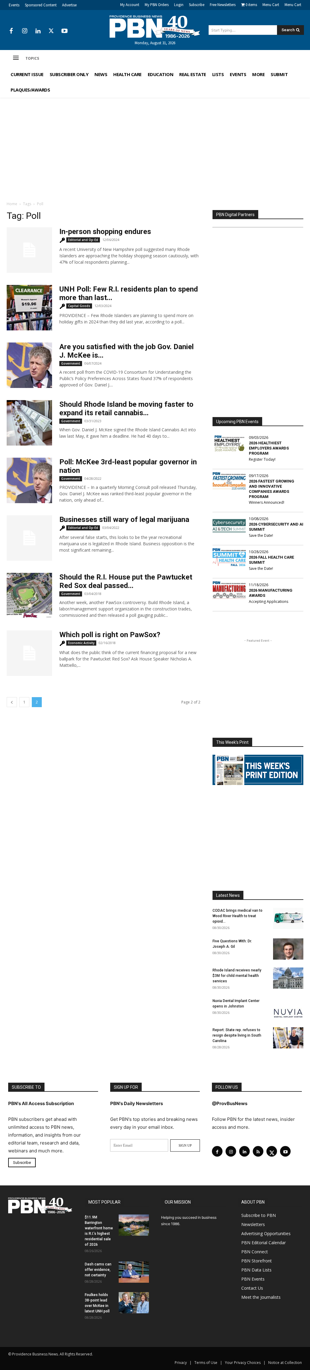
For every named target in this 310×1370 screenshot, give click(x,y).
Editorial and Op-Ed (83, 240)
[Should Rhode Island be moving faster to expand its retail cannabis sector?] (29, 423)
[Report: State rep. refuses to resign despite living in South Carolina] (288, 1037)
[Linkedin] (38, 31)
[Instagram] (24, 31)
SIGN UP (185, 1145)
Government (70, 363)
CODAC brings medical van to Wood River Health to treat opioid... (237, 916)
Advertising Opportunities (266, 1233)
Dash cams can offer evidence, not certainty (98, 1269)
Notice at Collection (285, 1362)
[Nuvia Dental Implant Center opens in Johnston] (288, 1008)
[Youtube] (64, 31)
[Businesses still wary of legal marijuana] (29, 538)
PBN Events (253, 1279)
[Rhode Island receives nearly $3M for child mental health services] (288, 978)
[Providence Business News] (155, 26)
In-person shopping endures (105, 231)
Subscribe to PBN (258, 1215)
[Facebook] (11, 31)
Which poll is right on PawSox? (109, 634)
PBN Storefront (256, 1261)
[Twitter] (51, 31)
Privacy (181, 1362)
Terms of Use (205, 1362)
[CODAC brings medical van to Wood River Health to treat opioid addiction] (288, 918)
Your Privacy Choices (243, 1362)
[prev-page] (12, 702)
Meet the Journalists (261, 1297)
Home (12, 203)
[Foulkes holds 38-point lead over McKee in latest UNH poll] (134, 1302)
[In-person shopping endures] (29, 250)
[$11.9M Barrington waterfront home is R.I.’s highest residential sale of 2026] (134, 1225)
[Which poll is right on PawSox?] (29, 653)
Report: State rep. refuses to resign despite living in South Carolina (237, 1035)
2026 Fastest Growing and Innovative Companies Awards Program (271, 489)
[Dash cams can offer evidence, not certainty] (134, 1272)
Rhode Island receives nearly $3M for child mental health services (237, 975)
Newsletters (253, 1224)
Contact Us (252, 1288)
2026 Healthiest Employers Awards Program (269, 448)
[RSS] (258, 1151)
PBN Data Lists (256, 1270)
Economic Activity (81, 643)
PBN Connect (254, 1252)
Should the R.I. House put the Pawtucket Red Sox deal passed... (125, 581)
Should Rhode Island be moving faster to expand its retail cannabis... (126, 408)
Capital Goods (79, 306)
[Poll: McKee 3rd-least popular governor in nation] (29, 480)
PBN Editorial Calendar (263, 1242)
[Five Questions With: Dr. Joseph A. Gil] (288, 949)
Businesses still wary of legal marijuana (124, 519)
